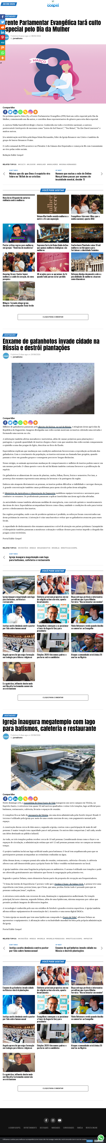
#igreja (56, 548)
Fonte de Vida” (70, 917)
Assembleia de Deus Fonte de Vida (39, 802)
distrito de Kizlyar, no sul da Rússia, (54, 426)
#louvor (31, 164)
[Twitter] (10, 112)
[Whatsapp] (20, 112)
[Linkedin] (15, 112)
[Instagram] (30, 112)
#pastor (88, 939)
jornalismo (17, 38)
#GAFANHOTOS (44, 548)
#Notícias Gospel (69, 548)
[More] (35, 112)
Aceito (89, 1141)
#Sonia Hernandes (68, 164)
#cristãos (23, 548)
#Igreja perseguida (56, 939)
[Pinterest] (2, 37)
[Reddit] (2, 27)
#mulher (42, 164)
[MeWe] (2, 42)
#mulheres (53, 164)
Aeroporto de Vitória (38, 815)
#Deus (33, 548)
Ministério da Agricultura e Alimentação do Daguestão (30, 493)
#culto (22, 164)
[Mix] (2, 47)
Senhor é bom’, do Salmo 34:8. (69, 883)
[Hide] (1, 63)
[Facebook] (5, 112)
